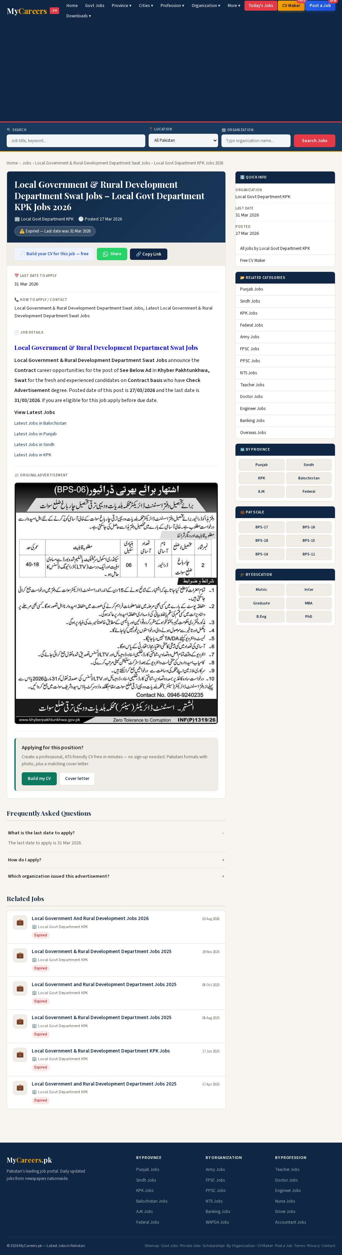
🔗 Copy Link (148, 254)
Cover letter (77, 779)
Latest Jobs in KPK (32, 455)
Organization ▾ (206, 6)
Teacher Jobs (252, 385)
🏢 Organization (237, 129)
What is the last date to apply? (41, 832)
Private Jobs (190, 1246)
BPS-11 (309, 554)
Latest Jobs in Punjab (35, 434)
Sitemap (152, 1246)
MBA (309, 603)
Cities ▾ (146, 6)
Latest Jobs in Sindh (34, 444)
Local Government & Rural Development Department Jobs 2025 (102, 951)
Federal (309, 491)
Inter (309, 589)
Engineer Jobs (253, 409)
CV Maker (293, 5)
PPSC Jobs (250, 361)
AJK (261, 491)
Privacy (313, 1246)
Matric (261, 589)
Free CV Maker (252, 261)
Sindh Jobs (250, 301)
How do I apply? (24, 859)
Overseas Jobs (253, 433)
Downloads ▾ (78, 16)
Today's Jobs (260, 6)
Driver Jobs (285, 1212)
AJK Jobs (144, 1212)
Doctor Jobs (251, 397)
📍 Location (160, 129)
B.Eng (261, 616)
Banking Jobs (252, 421)
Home (72, 6)
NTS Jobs (248, 373)
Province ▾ (122, 6)
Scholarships (213, 1246)
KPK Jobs (248, 313)
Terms (299, 1246)
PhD (308, 616)
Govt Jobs (95, 6)
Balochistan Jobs (151, 1201)
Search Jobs (314, 140)
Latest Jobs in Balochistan (40, 423)
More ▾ (234, 6)
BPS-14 (261, 554)
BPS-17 (261, 527)
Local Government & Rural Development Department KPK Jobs (101, 1051)
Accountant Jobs (290, 1222)
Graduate (261, 603)
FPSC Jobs (249, 349)
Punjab (261, 465)
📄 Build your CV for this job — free (54, 254)
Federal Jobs (251, 325)
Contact (328, 1246)
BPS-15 (309, 540)
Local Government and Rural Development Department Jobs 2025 (104, 984)
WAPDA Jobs (217, 1222)
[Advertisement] (171, 71)
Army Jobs (249, 337)
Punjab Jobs (251, 289)
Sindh (309, 465)
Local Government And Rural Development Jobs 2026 (90, 918)
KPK (261, 478)
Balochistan (309, 478)
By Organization (241, 1246)
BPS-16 (309, 527)
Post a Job (322, 5)
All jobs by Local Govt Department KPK (275, 249)
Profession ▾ (172, 6)
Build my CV (39, 779)
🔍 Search (16, 129)
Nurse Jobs (285, 1201)
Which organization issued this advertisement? (59, 876)
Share (115, 254)
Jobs (26, 163)
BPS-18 (261, 540)
